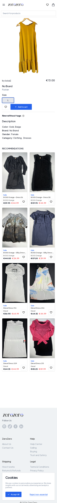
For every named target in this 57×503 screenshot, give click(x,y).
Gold (11, 126)
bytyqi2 (8, 81)
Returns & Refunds (11, 470)
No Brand (7, 86)
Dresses (27, 138)
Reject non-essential (39, 494)
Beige (18, 126)
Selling (33, 447)
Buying (33, 451)
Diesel (5, 311)
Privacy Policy (37, 470)
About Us (6, 444)
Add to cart (23, 107)
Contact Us (7, 447)
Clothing (17, 138)
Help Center (36, 444)
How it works (8, 466)
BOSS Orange (8, 200)
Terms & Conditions (39, 466)
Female (14, 134)
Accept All (15, 494)
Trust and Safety (38, 455)
